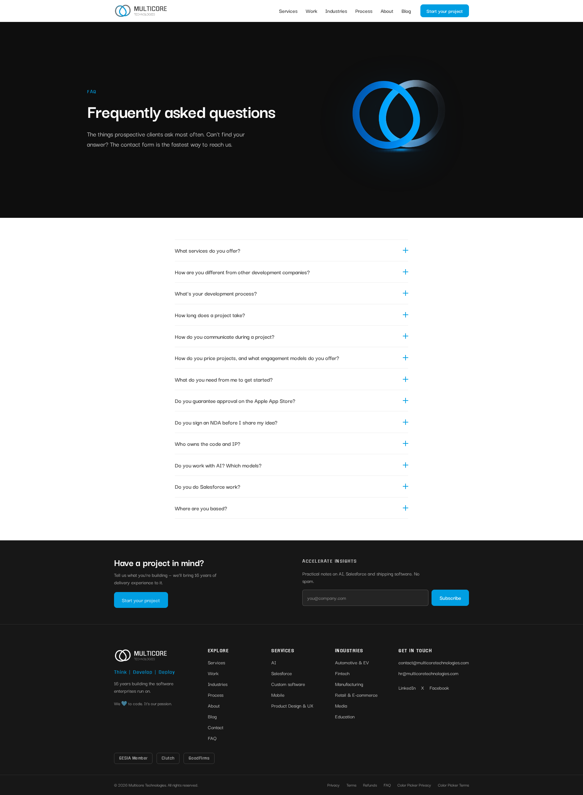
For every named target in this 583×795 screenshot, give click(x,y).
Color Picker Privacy (414, 785)
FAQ (212, 738)
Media (341, 705)
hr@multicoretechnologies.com (428, 673)
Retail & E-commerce (356, 694)
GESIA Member (133, 758)
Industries (336, 11)
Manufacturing (349, 684)
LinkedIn (407, 687)
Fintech (342, 673)
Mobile (277, 694)
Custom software (288, 684)
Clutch (168, 758)
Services (288, 11)
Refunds (370, 785)
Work (311, 11)
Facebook (439, 687)
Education (345, 716)
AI (273, 662)
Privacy (333, 785)
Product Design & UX (292, 705)
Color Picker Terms (453, 785)
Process (363, 11)
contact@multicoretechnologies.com (433, 662)
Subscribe (450, 597)
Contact (215, 727)
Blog (406, 11)
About (387, 11)
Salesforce (281, 673)
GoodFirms (199, 758)
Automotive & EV (352, 662)
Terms (351, 785)
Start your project (444, 11)
